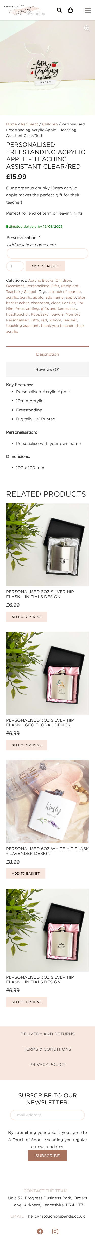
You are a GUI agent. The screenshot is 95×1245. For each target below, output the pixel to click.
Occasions (15, 286)
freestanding (27, 308)
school (55, 320)
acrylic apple (31, 297)
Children (50, 124)
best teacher (17, 303)
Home (11, 124)
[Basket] (70, 10)
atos (82, 297)
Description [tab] (47, 354)
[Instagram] (55, 1231)
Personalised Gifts (42, 286)
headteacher (17, 314)
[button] (59, 10)
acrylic (12, 297)
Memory (73, 314)
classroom (40, 303)
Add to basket (45, 266)
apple (71, 297)
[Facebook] (40, 1231)
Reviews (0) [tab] (47, 369)
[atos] (24, 10)
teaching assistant (22, 325)
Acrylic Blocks (40, 280)
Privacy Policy (47, 1064)
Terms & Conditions (47, 1049)
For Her (68, 303)
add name (54, 297)
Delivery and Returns (48, 1034)
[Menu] (88, 10)
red (44, 320)
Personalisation (23, 237)
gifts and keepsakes (59, 308)
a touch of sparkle (65, 292)
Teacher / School (21, 292)
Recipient (29, 124)
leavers (57, 314)
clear (55, 303)
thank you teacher (57, 325)
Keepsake (40, 314)
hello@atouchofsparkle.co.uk (56, 1216)
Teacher (70, 320)
